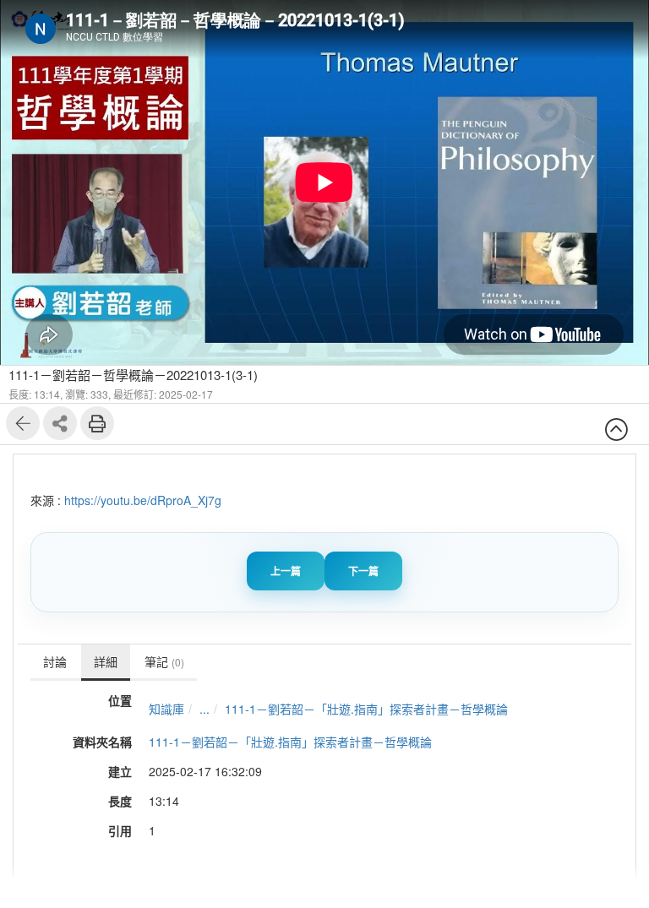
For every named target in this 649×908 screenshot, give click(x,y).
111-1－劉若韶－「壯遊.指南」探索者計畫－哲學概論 (366, 708)
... (204, 708)
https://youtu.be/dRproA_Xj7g (142, 500)
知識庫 (166, 708)
